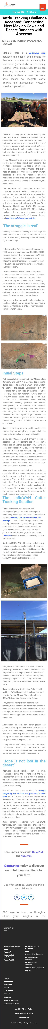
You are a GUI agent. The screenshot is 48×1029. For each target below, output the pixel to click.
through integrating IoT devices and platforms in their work (24, 794)
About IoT (7, 952)
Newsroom (8, 984)
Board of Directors (11, 1000)
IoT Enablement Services (31, 963)
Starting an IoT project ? (34, 967)
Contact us (12, 865)
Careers (7, 994)
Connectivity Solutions (34, 954)
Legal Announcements (24, 1013)
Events (6, 987)
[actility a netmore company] (10, 4)
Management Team (11, 1003)
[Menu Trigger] (43, 7)
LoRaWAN (7, 535)
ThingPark (38, 852)
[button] (17, 897)
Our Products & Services (32, 948)
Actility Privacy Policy (24, 1009)
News (6, 979)
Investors (7, 997)
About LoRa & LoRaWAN (9, 956)
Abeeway (26, 856)
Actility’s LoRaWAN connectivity (21, 218)
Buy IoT (28, 971)
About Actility (9, 960)
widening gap (37, 53)
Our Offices (8, 991)
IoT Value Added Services (31, 958)
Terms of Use (24, 1018)
